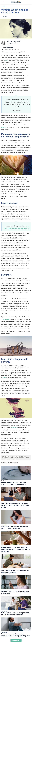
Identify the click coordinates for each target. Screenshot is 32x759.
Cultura (3, 6)
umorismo (6, 319)
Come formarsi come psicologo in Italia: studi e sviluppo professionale (15, 614)
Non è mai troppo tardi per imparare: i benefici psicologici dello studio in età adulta (15, 505)
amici (5, 377)
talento (3, 127)
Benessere (4, 501)
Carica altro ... (16, 640)
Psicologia (4, 611)
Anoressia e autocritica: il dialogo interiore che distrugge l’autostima (13, 483)
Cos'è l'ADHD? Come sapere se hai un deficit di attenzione (15, 571)
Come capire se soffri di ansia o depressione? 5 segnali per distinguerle (15, 635)
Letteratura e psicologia (8, 569)
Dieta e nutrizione (6, 590)
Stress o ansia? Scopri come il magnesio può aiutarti (15, 593)
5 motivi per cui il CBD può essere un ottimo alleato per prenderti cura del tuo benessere (15, 549)
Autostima (4, 480)
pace (6, 60)
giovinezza (14, 427)
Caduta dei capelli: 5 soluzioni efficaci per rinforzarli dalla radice (15, 527)
